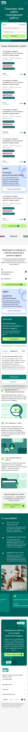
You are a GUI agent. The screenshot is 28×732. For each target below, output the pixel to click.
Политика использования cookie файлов (11, 705)
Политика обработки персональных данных (12, 703)
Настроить (13, 381)
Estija (16, 699)
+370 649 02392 (7, 679)
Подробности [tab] (14, 351)
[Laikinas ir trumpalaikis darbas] (3, 2)
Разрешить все (14, 377)
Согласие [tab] (4, 351)
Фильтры (23, 25)
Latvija (11, 699)
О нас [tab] (23, 351)
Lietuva (5, 699)
